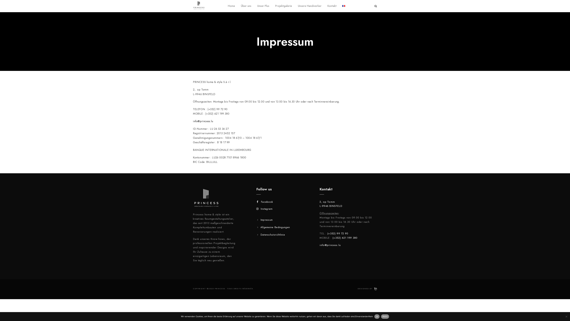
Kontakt (332, 6)
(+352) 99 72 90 (337, 233)
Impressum (267, 220)
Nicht (385, 316)
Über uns (246, 6)
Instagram (267, 209)
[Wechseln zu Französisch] (343, 8)
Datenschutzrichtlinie (273, 234)
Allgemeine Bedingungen (275, 227)
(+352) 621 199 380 (344, 238)
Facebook (267, 202)
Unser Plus (263, 6)
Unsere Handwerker (310, 6)
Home (231, 6)
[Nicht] (566, 316)
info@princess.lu (203, 121)
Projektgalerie (283, 6)
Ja (377, 316)
